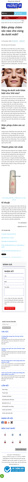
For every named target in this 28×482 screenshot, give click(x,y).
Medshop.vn (17, 454)
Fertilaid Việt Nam (6, 396)
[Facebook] (2, 422)
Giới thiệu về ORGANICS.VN (9, 241)
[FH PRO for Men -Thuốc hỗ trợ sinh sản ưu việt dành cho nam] (12, 435)
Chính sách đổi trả (6, 409)
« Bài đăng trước (5, 257)
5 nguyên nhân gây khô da (8, 234)
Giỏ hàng (19, 13)
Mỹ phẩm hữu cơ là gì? (7, 237)
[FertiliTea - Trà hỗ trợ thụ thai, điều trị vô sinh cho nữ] (20, 443)
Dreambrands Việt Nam (8, 399)
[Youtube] (8, 422)
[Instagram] (11, 422)
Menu (5, 13)
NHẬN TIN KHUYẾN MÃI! (9, 321)
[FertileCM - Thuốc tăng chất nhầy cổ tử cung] (12, 443)
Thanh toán (5, 393)
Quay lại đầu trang (20, 449)
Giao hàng (4, 389)
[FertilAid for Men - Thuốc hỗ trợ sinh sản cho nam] (20, 435)
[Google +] (5, 422)
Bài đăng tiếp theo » (17, 257)
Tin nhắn (6, 287)
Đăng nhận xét (10, 308)
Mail (5, 281)
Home (3, 20)
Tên (5, 276)
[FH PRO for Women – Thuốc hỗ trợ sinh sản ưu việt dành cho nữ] (5, 435)
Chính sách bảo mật (7, 413)
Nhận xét (22, 41)
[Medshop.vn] (14, 6)
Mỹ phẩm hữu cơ (6, 403)
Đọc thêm (3, 343)
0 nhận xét (15, 41)
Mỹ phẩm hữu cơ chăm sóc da (13, 20)
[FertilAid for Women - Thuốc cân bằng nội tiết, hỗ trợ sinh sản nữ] (5, 443)
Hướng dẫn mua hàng (7, 406)
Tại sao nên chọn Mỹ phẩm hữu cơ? (11, 250)
